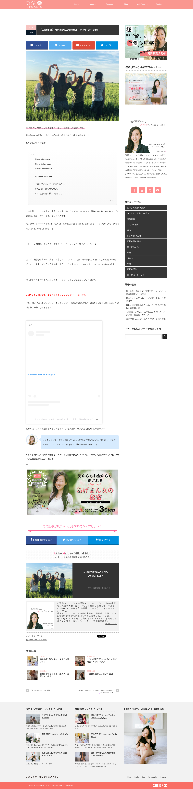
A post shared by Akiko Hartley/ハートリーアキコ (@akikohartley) (64, 419)
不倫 (129, 252)
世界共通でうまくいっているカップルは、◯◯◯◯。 (104, 716)
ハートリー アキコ (35, 636)
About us (93, 4)
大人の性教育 (133, 224)
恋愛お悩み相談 (134, 241)
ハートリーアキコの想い (37, 640)
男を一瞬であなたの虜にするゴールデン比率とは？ (104, 754)
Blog (126, 4)
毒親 (129, 263)
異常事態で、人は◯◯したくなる (55, 734)
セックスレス (133, 247)
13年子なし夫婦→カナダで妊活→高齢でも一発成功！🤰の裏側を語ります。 (96, 691)
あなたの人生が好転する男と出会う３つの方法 (55, 754)
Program (109, 4)
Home (76, 4)
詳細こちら (111, 623)
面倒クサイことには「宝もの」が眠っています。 (54, 675)
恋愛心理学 (132, 269)
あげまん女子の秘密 (136, 207)
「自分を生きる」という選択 (100, 674)
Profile (137, 777)
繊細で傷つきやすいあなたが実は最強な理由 (146, 319)
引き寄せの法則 (134, 236)
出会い (130, 258)
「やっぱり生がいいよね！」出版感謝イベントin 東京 (102, 660)
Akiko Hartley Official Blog (50, 785)
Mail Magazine (142, 4)
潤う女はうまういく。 (137, 275)
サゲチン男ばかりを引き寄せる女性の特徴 (55, 716)
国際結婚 (131, 219)
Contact (159, 4)
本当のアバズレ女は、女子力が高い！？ (54, 660)
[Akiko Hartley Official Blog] (34, 6)
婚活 (129, 230)
